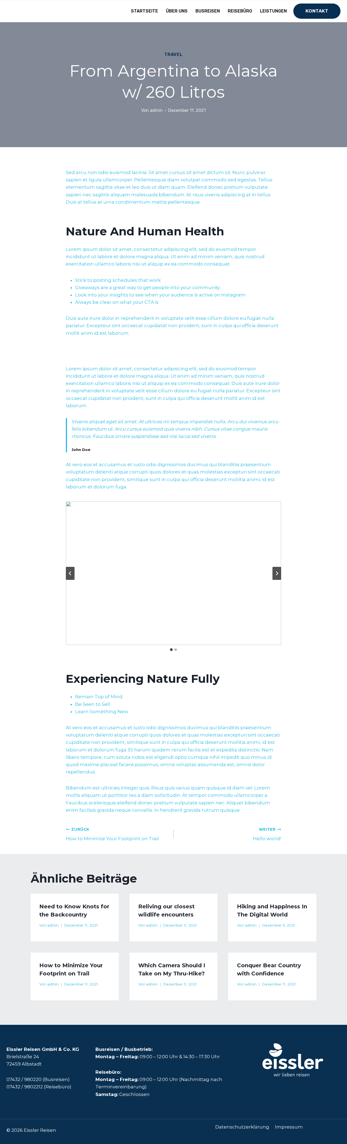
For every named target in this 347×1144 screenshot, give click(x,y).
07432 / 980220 (24, 1079)
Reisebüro (240, 11)
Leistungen (273, 11)
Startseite (144, 11)
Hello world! (267, 834)
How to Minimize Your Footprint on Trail (112, 834)
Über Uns (177, 11)
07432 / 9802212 (25, 1086)
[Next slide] (276, 573)
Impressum (289, 1127)
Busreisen (207, 11)
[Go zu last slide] (70, 573)
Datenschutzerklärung (242, 1127)
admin (156, 110)
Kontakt (317, 11)
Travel (173, 54)
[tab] (171, 649)
